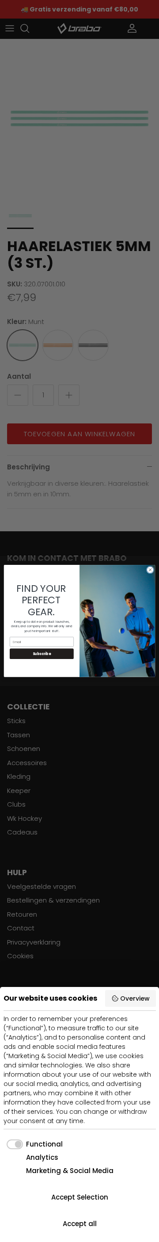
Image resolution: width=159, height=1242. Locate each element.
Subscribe (42, 653)
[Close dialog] (150, 570)
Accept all (80, 1223)
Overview (135, 998)
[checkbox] (33, 1144)
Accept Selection (79, 1197)
